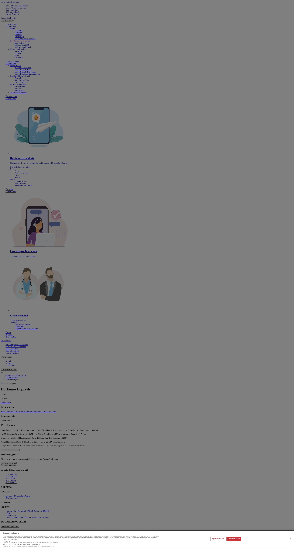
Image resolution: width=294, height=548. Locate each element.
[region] (147, 539)
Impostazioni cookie (218, 538)
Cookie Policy (14, 539)
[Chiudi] (290, 538)
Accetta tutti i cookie (234, 538)
